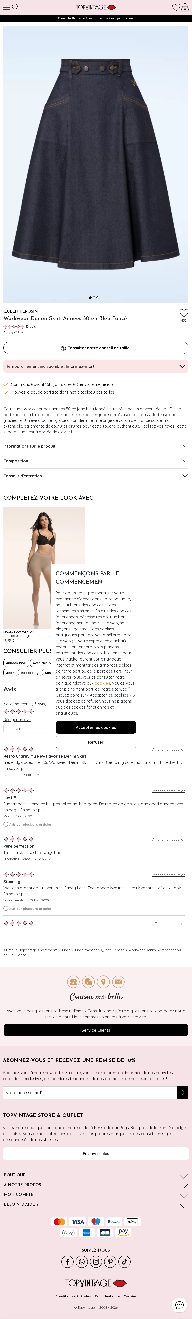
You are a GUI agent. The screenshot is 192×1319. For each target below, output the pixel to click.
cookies (102, 683)
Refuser (96, 742)
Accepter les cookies (96, 727)
